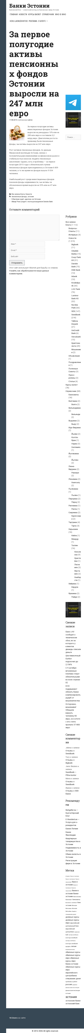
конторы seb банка (70, 940)
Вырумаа (73, 420)
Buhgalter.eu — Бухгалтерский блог (72, 813)
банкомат (69, 899)
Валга (74, 404)
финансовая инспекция (72, 987)
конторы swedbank (72, 943)
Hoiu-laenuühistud (19, 21)
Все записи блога (18, 194)
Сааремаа (73, 512)
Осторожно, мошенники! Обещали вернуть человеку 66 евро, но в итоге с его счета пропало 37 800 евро (73, 716)
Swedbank (75, 314)
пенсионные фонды (19, 197)
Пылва (74, 495)
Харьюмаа (73, 529)
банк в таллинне (70, 879)
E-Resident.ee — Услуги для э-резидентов (72, 822)
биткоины (69, 908)
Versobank (76, 337)
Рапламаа (73, 505)
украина (74, 984)
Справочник (48, 14)
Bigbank (74, 244)
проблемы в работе (71, 981)
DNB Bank (75, 270)
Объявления (74, 356)
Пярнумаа (73, 499)
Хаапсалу (75, 482)
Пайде (74, 597)
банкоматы (76, 899)
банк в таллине (74, 876)
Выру (73, 424)
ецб (67, 935)
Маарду (74, 539)
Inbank (74, 276)
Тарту (73, 526)
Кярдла (74, 587)
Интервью (73, 235)
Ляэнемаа (73, 479)
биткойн (74, 908)
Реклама (33, 21)
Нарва (74, 444)
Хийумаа (72, 583)
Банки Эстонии (29, 5)
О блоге (42, 21)
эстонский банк (72, 1003)
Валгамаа (73, 401)
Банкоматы (74, 394)
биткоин (74, 905)
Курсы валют (34, 14)
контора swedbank (71, 937)
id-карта (68, 876)
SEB (73, 311)
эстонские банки (73, 1001)
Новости (23, 14)
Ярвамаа (72, 593)
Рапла (74, 509)
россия (69, 984)
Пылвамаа (73, 489)
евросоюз (77, 932)
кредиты (68, 946)
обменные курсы (73, 952)
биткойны (69, 911)
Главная (14, 14)
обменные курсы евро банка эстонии (72, 961)
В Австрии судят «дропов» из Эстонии (26, 199)
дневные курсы (72, 917)
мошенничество (70, 949)
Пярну (74, 502)
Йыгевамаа (74, 453)
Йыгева (74, 460)
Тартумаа (73, 522)
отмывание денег (73, 978)
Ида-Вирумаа (75, 427)
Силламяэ (75, 447)
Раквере (75, 473)
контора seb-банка (73, 935)
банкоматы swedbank (71, 902)
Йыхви (74, 434)
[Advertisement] (75, 60)
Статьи (72, 381)
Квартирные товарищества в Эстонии (73, 841)
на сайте (17, 1018)
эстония (31, 197)
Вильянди (75, 414)
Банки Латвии (72, 828)
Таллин (74, 545)
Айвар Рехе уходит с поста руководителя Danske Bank (32, 202)
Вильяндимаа (75, 408)
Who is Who (60, 14)
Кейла (74, 535)
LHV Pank (75, 289)
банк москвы (77, 896)
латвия (73, 946)
